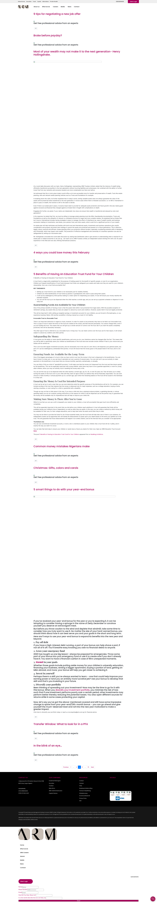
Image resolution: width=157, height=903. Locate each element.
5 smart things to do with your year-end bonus (64, 489)
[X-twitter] (122, 782)
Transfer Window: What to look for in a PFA (61, 724)
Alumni (22, 856)
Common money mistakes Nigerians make (62, 446)
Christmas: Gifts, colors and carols (56, 468)
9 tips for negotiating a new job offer (57, 14)
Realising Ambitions (97, 434)
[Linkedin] (133, 782)
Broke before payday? (48, 35)
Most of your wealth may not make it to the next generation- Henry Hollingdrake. (77, 53)
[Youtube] (117, 782)
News (22, 864)
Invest (40, 662)
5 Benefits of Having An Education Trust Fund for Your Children (74, 274)
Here (35, 431)
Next (92, 767)
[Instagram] (127, 782)
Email (20, 892)
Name (20, 887)
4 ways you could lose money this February (62, 252)
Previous (66, 767)
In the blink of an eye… (48, 745)
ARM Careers (24, 853)
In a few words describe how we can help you (32, 897)
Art (36, 28)
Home (22, 845)
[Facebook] (112, 782)
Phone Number (22, 889)
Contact (23, 868)
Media (22, 860)
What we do (24, 849)
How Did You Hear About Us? (27, 895)
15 (88, 767)
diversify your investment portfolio (72, 690)
